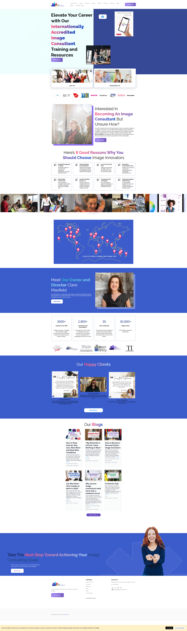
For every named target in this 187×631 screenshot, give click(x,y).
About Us (112, 3)
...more (67, 461)
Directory (106, 3)
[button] (74, 448)
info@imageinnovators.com (120, 589)
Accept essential (179, 628)
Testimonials (89, 593)
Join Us (81, 3)
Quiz (87, 588)
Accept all (169, 628)
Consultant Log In (79, 5)
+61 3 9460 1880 (117, 587)
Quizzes (99, 3)
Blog (118, 3)
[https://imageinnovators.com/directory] (93, 242)
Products (87, 3)
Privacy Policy (66, 614)
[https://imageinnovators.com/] (57, 4)
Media (71, 5)
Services (93, 3)
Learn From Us (73, 3)
